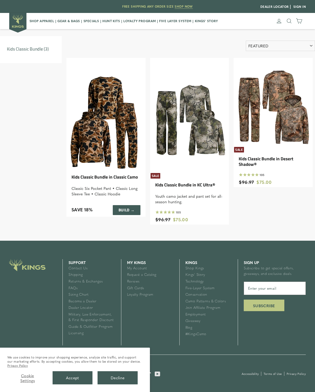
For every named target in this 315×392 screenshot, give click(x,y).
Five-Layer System (200, 288)
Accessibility (251, 374)
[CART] (299, 21)
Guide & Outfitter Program (90, 327)
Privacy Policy (17, 365)
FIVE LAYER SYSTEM (175, 21)
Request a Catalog (141, 275)
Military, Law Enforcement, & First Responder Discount (91, 317)
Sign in (299, 6)
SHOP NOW (184, 6)
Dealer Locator (80, 308)
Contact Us (77, 268)
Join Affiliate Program (202, 308)
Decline (118, 377)
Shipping (75, 275)
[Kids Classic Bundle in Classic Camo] (106, 116)
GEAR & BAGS (68, 21)
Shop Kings (194, 268)
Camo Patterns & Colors (205, 301)
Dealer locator (274, 6)
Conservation (196, 295)
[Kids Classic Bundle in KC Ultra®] (190, 116)
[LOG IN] (279, 21)
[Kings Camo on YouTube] (157, 373)
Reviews (133, 281)
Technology (194, 281)
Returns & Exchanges (85, 281)
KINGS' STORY (206, 21)
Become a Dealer (82, 301)
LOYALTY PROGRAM (139, 21)
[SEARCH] (289, 21)
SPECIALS (91, 21)
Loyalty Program (140, 295)
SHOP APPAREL (42, 21)
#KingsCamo (195, 334)
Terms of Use (273, 374)
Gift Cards (135, 288)
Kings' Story (195, 275)
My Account (137, 268)
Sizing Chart (78, 295)
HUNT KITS (111, 21)
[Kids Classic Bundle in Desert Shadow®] (273, 103)
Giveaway (192, 321)
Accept (72, 377)
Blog (188, 328)
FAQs (72, 288)
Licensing (75, 333)
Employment (195, 314)
